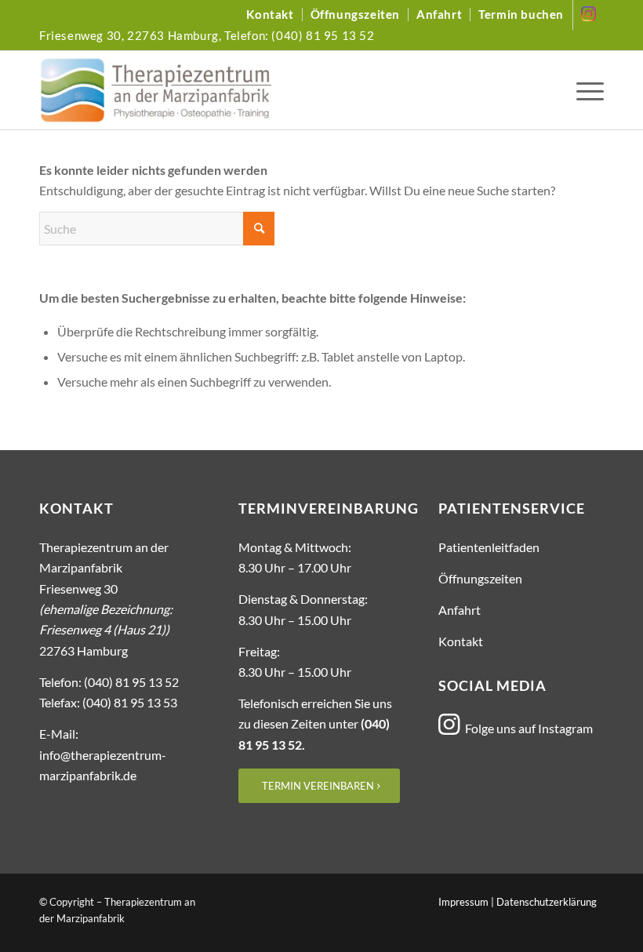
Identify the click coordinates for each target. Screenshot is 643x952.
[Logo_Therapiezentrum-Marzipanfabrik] (156, 90)
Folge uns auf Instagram (529, 728)
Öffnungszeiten (355, 14)
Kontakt (269, 14)
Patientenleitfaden (488, 547)
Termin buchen (521, 14)
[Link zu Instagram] (588, 15)
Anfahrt (439, 14)
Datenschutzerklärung (546, 902)
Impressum (463, 902)
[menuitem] (270, 14)
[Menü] (586, 90)
